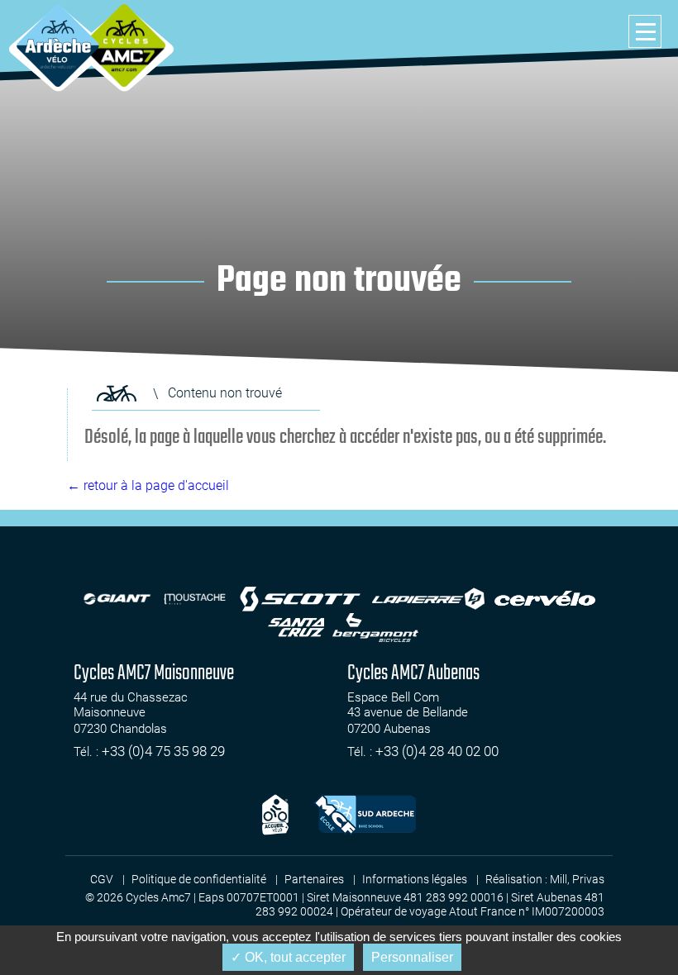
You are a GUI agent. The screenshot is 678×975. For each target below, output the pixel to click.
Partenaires (314, 879)
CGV (101, 879)
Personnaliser (412, 957)
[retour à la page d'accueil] (58, 45)
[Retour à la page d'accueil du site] (116, 393)
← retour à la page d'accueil (148, 485)
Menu (644, 31)
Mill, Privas (577, 879)
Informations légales (414, 879)
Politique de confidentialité (198, 879)
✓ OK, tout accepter (288, 957)
